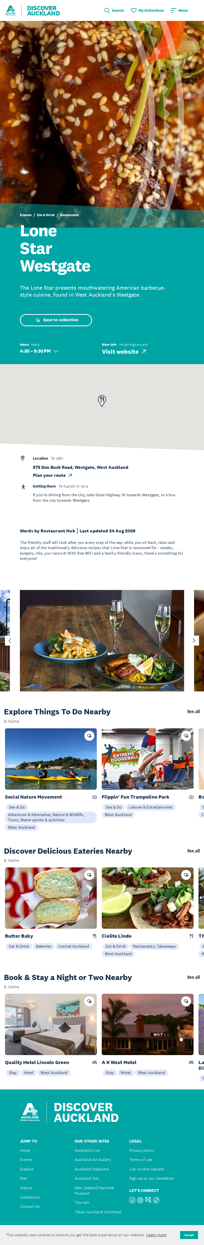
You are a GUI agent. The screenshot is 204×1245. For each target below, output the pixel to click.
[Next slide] (194, 641)
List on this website (146, 1169)
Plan (24, 1178)
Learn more (156, 1234)
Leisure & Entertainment (150, 807)
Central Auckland (73, 946)
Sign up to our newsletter (151, 1178)
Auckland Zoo (87, 1178)
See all (193, 711)
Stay (13, 1072)
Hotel (29, 1072)
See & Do (17, 807)
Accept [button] (189, 1235)
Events (26, 1159)
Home (25, 1150)
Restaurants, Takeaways (154, 946)
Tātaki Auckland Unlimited (98, 1212)
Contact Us (30, 1206)
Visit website (120, 351)
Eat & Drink (46, 215)
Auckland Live (87, 1150)
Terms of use (140, 1159)
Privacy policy (141, 1150)
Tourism (82, 1202)
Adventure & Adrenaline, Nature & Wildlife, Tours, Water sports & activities (46, 817)
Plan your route (49, 475)
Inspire (26, 1187)
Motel (126, 1072)
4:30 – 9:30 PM (35, 351)
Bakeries (43, 946)
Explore (26, 215)
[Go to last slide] (10, 641)
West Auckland (21, 827)
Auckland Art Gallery (93, 1159)
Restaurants (69, 215)
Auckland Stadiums (92, 1169)
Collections (30, 1197)
